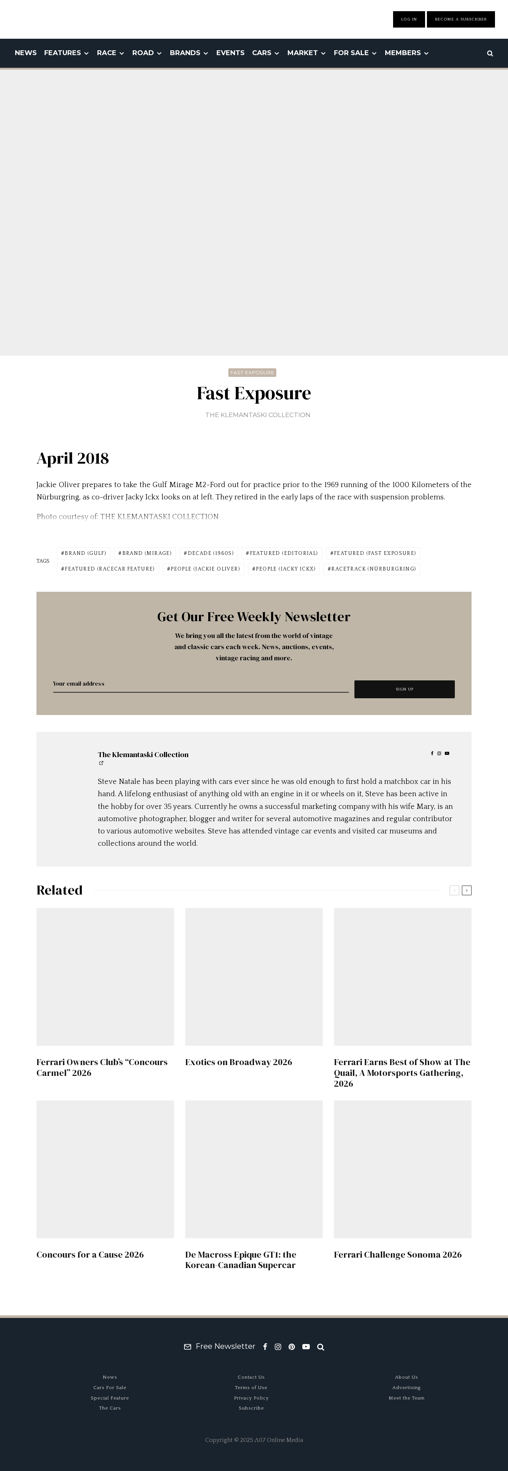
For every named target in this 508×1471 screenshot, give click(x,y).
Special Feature (110, 1398)
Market (302, 53)
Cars (261, 53)
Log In (409, 19)
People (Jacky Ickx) (286, 569)
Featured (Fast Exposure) (375, 553)
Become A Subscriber (461, 19)
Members (403, 53)
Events (230, 53)
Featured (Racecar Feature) (110, 569)
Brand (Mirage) (147, 553)
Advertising (406, 1387)
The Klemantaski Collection (258, 415)
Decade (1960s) (211, 553)
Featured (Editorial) (284, 553)
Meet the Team (407, 1398)
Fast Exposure (252, 372)
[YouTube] (306, 1346)
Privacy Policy (251, 1398)
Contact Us (251, 1377)
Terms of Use (251, 1387)
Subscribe (251, 1408)
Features (62, 53)
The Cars (110, 1408)
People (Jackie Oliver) (205, 569)
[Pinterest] (292, 1346)
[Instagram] (278, 1346)
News (26, 53)
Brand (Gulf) (85, 553)
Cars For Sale (109, 1387)
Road (143, 53)
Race (106, 53)
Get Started (254, 1038)
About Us (406, 1377)
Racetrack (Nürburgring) (373, 569)
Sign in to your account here (286, 1065)
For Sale (351, 53)
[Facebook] (265, 1346)
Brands (185, 53)
